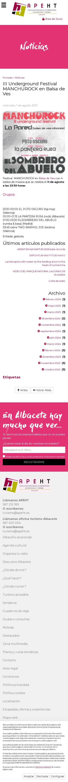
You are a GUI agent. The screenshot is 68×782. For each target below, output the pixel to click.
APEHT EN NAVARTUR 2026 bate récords (41, 249)
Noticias (19, 77)
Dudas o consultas (16, 619)
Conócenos (11, 676)
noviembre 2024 (51, 324)
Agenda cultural (15, 545)
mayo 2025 (54, 305)
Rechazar (42, 776)
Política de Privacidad (54, 456)
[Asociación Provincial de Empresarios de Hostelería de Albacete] (34, 9)
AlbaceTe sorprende (17, 537)
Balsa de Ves (47, 178)
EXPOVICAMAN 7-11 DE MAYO (47, 255)
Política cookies (14, 693)
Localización (11, 701)
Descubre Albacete (17, 562)
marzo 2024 (53, 343)
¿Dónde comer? (14, 586)
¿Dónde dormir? (14, 570)
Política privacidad (16, 685)
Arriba (24, 390)
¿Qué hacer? (12, 578)
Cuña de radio (57, 280)
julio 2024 (55, 337)
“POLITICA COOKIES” (43, 767)
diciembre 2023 (51, 356)
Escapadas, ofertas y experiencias (26, 709)
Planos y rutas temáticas (20, 652)
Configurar (57, 776)
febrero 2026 (53, 299)
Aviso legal (10, 668)
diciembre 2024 (50, 318)
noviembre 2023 (50, 363)
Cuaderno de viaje (16, 611)
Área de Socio (53, 19)
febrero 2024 (52, 350)
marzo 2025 (54, 312)
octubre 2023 (52, 369)
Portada (7, 77)
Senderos (10, 603)
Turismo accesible (16, 594)
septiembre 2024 (50, 331)
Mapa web (10, 717)
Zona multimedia (15, 644)
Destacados (11, 635)
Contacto (9, 660)
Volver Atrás (43, 390)
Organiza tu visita (15, 553)
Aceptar (29, 776)
